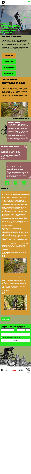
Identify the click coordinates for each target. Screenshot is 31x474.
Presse (28, 370)
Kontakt (28, 369)
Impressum (28, 368)
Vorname (3, 327)
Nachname (19, 327)
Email (2, 332)
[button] (25, 115)
